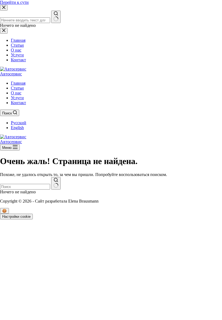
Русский (18, 122)
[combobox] (25, 187)
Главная (18, 83)
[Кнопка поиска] (56, 183)
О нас (16, 93)
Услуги (17, 97)
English (17, 127)
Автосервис (11, 74)
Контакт (18, 102)
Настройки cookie (16, 217)
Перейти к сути (14, 2)
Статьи (17, 88)
